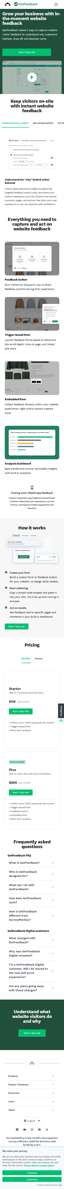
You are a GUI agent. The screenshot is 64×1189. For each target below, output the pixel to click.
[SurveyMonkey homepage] (8, 4)
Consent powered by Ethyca (47, 1185)
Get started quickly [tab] (43, 123)
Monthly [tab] (26, 658)
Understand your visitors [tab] (15, 123)
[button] (32, 862)
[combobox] (32, 1120)
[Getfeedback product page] (26, 4)
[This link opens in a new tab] (17, 1130)
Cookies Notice (46, 1165)
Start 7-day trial (27, 52)
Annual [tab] (38, 658)
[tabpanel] (32, 169)
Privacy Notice (31, 1165)
